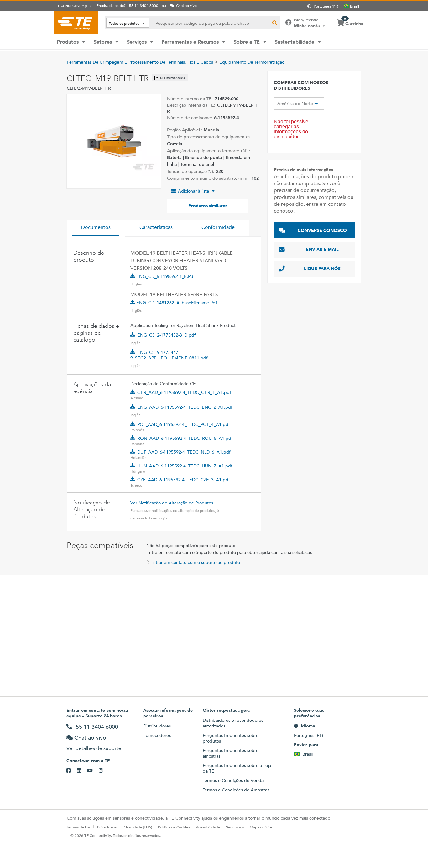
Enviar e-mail (322, 249)
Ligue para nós (322, 268)
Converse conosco (322, 230)
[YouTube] (93, 771)
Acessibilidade (208, 826)
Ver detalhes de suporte (93, 748)
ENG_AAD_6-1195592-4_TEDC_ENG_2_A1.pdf (184, 407)
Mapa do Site (261, 826)
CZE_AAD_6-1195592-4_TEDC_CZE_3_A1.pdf (183, 479)
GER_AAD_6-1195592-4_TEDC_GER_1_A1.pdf (184, 392)
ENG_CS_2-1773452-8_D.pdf (166, 335)
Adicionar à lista (193, 191)
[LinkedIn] (82, 771)
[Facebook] (71, 771)
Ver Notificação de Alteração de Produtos (171, 503)
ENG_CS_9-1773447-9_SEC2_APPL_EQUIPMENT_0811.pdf (169, 355)
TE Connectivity (76, 22)
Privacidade (107, 826)
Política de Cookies (174, 826)
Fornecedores (157, 735)
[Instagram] (104, 771)
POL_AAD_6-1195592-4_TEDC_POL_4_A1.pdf (183, 424)
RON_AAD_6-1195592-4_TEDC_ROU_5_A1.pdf (185, 438)
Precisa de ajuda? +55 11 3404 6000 (127, 5)
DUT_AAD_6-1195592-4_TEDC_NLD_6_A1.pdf (184, 452)
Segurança (235, 826)
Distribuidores (157, 726)
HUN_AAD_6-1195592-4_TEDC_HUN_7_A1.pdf (184, 466)
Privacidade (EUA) (137, 826)
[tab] (96, 228)
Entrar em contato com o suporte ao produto (195, 562)
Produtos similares (207, 206)
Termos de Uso (79, 826)
